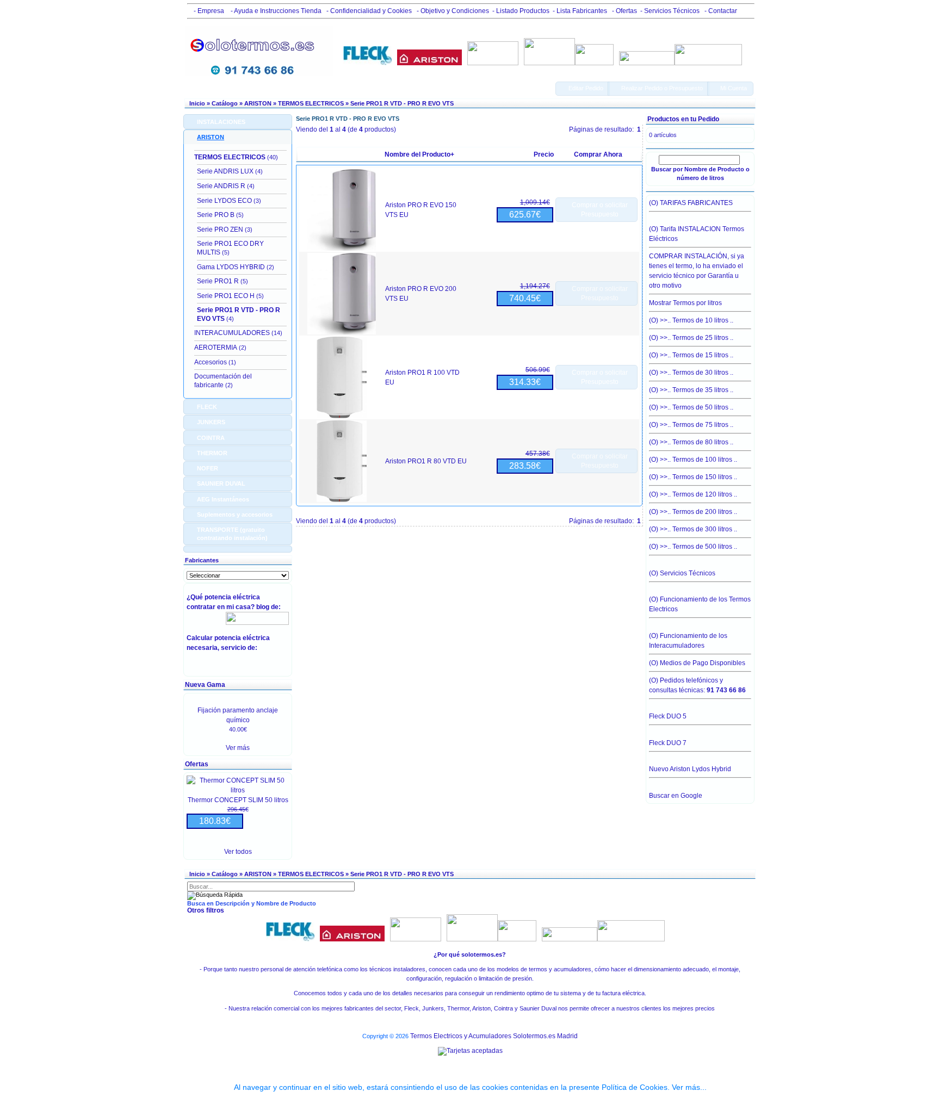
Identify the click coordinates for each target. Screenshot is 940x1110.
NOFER (207, 468)
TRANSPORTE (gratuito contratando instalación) (232, 533)
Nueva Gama (205, 685)
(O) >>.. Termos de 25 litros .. (691, 338)
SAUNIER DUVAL (221, 483)
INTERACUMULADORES (232, 333)
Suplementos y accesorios (235, 514)
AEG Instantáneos (223, 499)
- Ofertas (623, 11)
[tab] (237, 121)
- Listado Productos (520, 11)
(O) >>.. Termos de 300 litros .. (693, 529)
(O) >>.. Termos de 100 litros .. (693, 459)
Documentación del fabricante (223, 381)
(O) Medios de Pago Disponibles (697, 663)
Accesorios (210, 362)
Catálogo (225, 103)
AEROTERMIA (215, 347)
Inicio (197, 103)
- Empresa (207, 11)
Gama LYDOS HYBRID (231, 267)
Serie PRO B (215, 215)
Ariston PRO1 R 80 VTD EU (426, 461)
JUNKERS (211, 422)
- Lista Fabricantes (580, 11)
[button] (582, 89)
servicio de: (241, 648)
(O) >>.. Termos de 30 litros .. (691, 372)
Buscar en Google (675, 795)
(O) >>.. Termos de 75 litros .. (691, 425)
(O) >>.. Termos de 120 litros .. (693, 494)
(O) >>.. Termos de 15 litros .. (691, 355)
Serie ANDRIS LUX (225, 171)
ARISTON (257, 103)
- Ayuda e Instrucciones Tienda (275, 11)
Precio (544, 154)
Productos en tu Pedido (683, 119)
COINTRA (211, 438)
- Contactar (720, 11)
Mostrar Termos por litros (685, 303)
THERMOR (212, 453)
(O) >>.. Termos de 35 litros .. (691, 390)
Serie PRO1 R (218, 281)
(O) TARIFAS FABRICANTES (691, 203)
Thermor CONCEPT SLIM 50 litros (238, 800)
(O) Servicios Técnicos (682, 573)
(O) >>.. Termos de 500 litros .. (693, 546)
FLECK (207, 407)
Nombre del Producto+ (419, 154)
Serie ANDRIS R (221, 186)
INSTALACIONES (221, 122)
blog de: (270, 607)
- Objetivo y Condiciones (452, 11)
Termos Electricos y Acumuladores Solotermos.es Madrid (494, 1036)
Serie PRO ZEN (220, 229)
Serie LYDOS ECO (224, 200)
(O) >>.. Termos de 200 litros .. (693, 512)
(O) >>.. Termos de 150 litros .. (693, 477)
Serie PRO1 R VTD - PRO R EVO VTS (402, 103)
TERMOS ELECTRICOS (311, 103)
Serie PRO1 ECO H (226, 296)
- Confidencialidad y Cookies (368, 11)
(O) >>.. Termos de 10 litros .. (691, 320)
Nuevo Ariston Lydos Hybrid (690, 769)
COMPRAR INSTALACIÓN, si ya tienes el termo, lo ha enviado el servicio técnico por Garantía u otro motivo (696, 270)
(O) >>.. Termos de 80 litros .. (691, 442)
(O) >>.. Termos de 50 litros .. (691, 407)
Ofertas (196, 764)
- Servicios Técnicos (670, 11)
